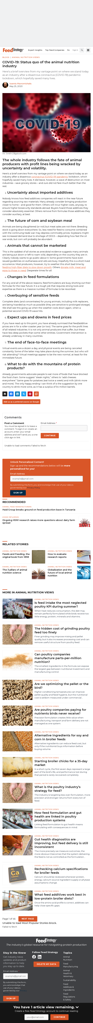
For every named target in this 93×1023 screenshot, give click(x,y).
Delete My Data (46, 964)
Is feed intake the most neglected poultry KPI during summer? (60, 604)
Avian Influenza (10, 517)
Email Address (49, 423)
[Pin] (30, 393)
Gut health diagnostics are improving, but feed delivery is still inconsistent (61, 843)
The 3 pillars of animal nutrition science (14, 571)
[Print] (4, 393)
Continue (59, 1017)
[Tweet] (23, 393)
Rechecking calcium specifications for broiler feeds (61, 870)
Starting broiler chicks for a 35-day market (61, 763)
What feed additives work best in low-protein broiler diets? (60, 896)
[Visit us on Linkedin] (39, 957)
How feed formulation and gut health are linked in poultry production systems (58, 816)
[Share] (11, 393)
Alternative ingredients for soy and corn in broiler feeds (61, 737)
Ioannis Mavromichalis (20, 83)
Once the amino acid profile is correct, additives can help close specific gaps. (62, 904)
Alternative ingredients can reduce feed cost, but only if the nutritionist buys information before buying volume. (60, 746)
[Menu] (88, 50)
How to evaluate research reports (57, 555)
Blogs (5, 57)
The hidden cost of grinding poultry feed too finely (62, 630)
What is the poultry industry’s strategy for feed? (58, 788)
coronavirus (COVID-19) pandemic (49, 176)
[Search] (81, 50)
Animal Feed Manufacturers (17, 507)
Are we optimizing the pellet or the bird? (62, 685)
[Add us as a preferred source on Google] (36, 393)
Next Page (28, 919)
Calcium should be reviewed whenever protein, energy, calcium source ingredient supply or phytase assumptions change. (62, 880)
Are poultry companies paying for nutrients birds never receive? (60, 711)
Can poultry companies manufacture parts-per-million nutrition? (58, 658)
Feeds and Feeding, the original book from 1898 (16, 555)
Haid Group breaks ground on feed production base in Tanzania (38, 509)
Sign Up (18, 493)
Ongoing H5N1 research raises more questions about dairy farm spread (38, 521)
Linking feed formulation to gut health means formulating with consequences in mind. (59, 826)
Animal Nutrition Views (26, 57)
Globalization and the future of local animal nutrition (60, 572)
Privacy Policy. (33, 487)
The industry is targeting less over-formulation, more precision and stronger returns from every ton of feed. (62, 798)
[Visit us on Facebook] (34, 957)
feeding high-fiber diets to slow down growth (27, 267)
